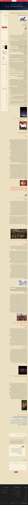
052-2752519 (6, 492)
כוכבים (26, 493)
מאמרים (26, 494)
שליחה (4, 27)
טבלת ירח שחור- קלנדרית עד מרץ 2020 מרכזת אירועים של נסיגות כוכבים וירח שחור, (18, 423)
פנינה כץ (21, 446)
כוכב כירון (13, 142)
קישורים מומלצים (18, 495)
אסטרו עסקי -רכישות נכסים (17, 493)
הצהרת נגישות (25, 499)
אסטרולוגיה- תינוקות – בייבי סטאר (16, 494)
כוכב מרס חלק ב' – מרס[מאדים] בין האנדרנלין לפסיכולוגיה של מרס (18, 420)
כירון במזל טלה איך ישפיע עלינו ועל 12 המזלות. (20, 416)
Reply (14, 439)
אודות (26, 489)
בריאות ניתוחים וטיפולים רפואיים (16, 492)
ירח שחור (26, 495)
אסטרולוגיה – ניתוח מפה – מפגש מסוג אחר (15, 489)
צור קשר (26, 498)
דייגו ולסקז (22, 411)
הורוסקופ (26, 492)
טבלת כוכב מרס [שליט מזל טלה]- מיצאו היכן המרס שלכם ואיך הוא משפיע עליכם (18, 417)
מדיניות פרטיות (25, 500)
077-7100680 (2, 492)
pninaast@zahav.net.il (5, 490)
